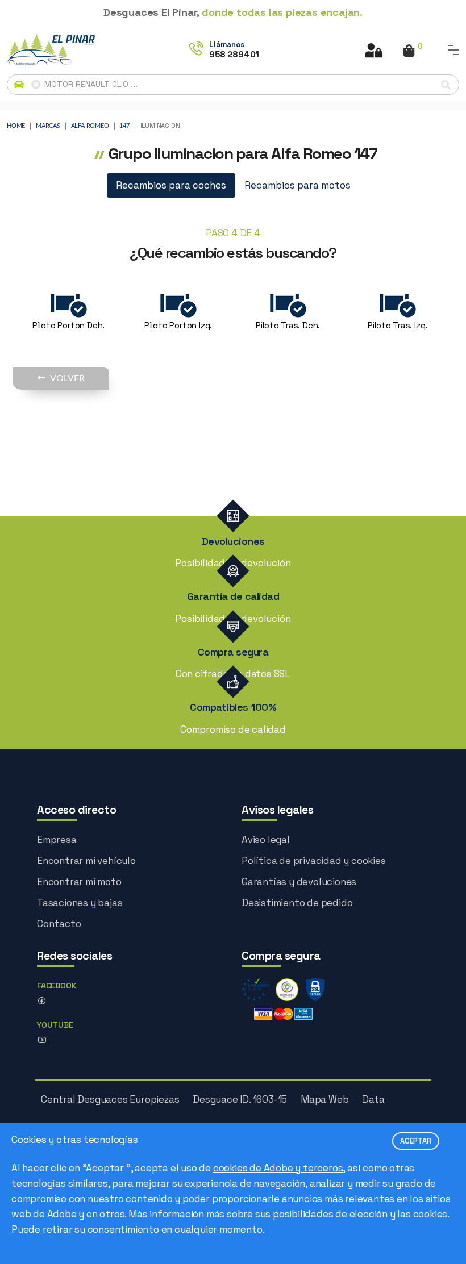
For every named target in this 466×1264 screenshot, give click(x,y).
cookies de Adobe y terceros (278, 1168)
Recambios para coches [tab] (171, 185)
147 (124, 126)
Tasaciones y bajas (79, 902)
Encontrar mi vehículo (86, 860)
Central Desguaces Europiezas (110, 1099)
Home (16, 126)
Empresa (57, 839)
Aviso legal (266, 839)
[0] (408, 51)
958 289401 (234, 54)
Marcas (48, 126)
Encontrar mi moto (79, 881)
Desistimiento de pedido (297, 902)
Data (373, 1099)
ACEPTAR (415, 1141)
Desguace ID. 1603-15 (240, 1099)
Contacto (59, 923)
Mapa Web (324, 1099)
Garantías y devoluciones (299, 881)
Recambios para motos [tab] (297, 185)
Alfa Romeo (90, 126)
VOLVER (67, 378)
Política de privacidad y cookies (314, 860)
